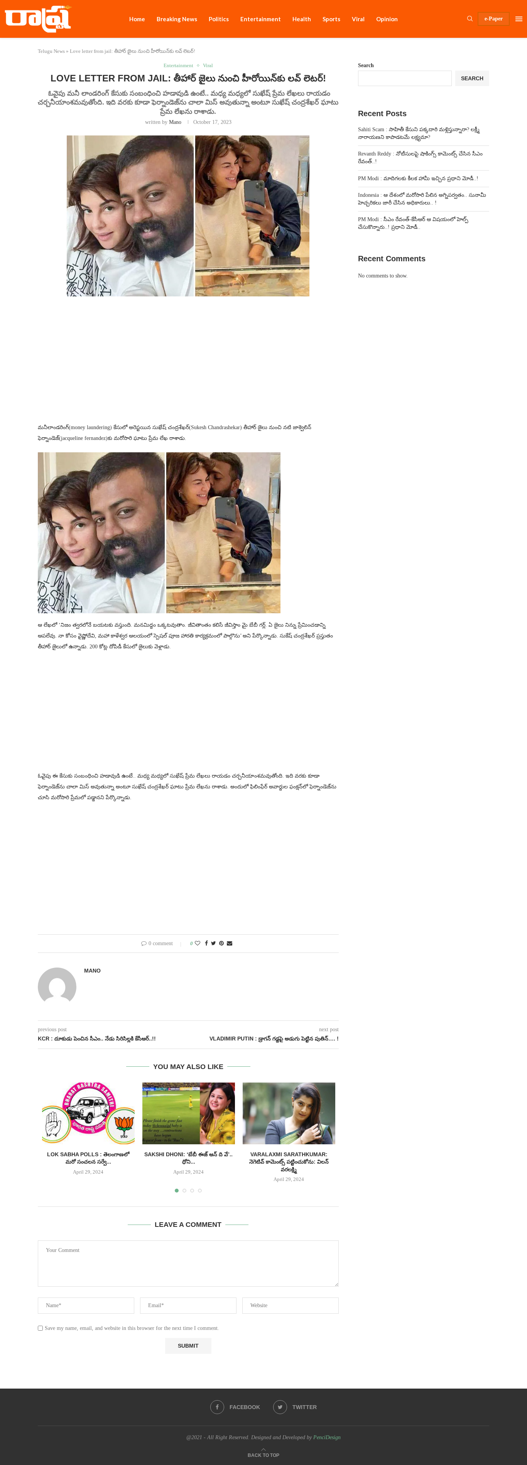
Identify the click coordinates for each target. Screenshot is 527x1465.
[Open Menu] (518, 18)
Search (366, 65)
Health (301, 18)
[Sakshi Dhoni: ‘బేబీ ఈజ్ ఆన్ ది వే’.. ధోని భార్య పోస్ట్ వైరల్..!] (188, 1113)
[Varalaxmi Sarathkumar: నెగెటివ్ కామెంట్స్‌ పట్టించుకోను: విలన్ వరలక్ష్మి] (289, 1113)
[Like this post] (197, 944)
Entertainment (260, 18)
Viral (358, 18)
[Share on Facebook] (206, 944)
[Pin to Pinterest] (221, 944)
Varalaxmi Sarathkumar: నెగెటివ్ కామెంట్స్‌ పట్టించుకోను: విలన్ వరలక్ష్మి (289, 1161)
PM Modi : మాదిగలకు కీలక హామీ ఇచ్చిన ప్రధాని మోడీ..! (418, 178)
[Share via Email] (229, 944)
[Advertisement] (188, 364)
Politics (219, 18)
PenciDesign (327, 1437)
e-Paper (494, 19)
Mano (175, 122)
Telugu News (51, 51)
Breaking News (177, 18)
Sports (331, 18)
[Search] (470, 19)
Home (137, 18)
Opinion (387, 18)
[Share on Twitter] (213, 944)
